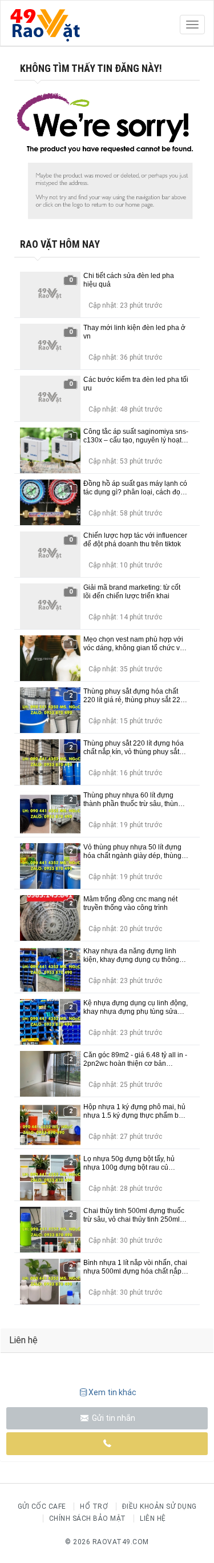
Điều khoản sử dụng (159, 1506)
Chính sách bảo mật (87, 1518)
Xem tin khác (112, 1392)
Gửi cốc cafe (42, 1506)
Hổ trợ (94, 1506)
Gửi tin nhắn (112, 1418)
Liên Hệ (153, 1518)
